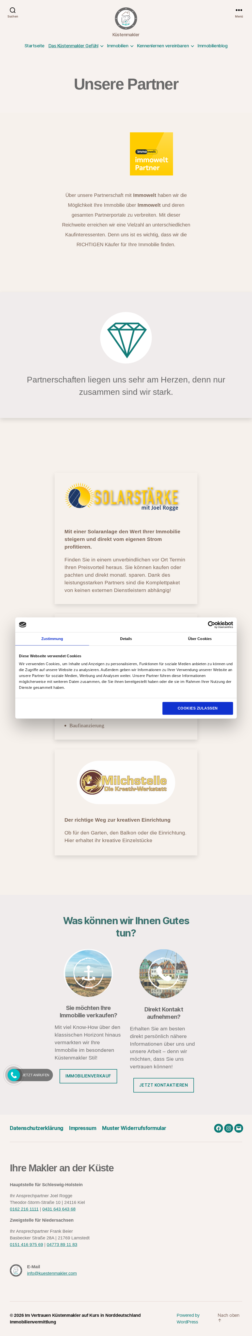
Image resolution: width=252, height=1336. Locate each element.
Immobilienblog (212, 45)
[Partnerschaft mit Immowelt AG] (163, 153)
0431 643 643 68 (59, 1209)
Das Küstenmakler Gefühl (73, 45)
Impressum (82, 1128)
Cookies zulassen (198, 708)
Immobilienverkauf (88, 1076)
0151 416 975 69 (26, 1244)
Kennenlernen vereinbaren (163, 45)
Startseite (35, 45)
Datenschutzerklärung (36, 1128)
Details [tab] (126, 639)
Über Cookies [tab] (200, 639)
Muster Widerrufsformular (134, 1128)
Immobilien (117, 45)
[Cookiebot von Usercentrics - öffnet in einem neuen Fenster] (211, 624)
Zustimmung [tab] (52, 639)
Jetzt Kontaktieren (163, 1085)
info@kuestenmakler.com (52, 1273)
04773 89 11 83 (62, 1244)
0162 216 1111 (24, 1209)
